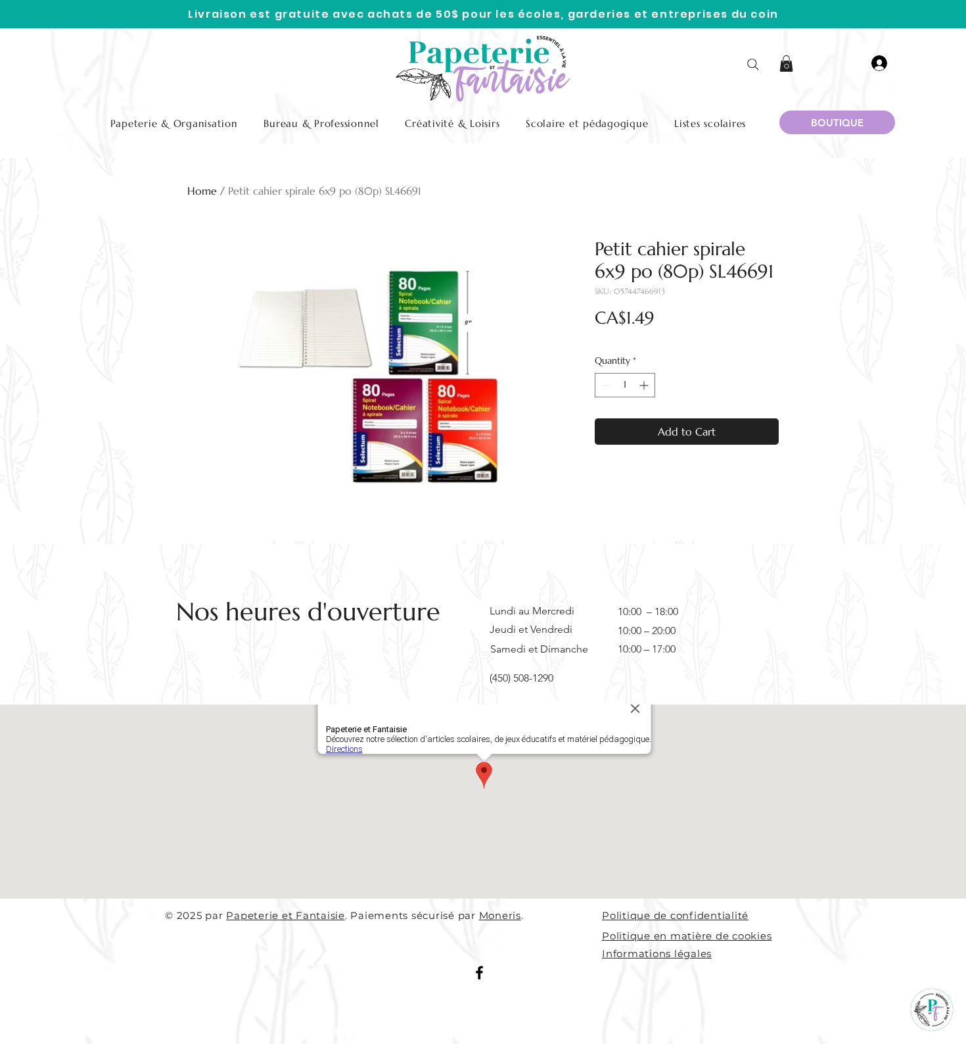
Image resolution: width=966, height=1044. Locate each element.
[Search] (753, 64)
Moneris (500, 915)
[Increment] (645, 385)
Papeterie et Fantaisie (285, 915)
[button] (786, 63)
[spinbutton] (625, 385)
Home (202, 190)
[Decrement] (605, 385)
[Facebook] (479, 973)
